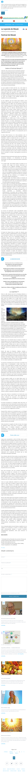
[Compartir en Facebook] (23, 29)
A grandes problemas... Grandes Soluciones (10, 647)
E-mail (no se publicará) (6, 562)
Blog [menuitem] (20, 770)
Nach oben (14, 757)
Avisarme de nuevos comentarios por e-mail (10, 593)
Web (2, 568)
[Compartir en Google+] (26, 29)
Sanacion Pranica (8, 24)
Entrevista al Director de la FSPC (8, 618)
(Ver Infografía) (20, 653)
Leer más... (3, 625)
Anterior (11, 751)
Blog (13, 24)
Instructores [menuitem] (13, 770)
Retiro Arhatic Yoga (5, 707)
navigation (2, 21)
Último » (16, 753)
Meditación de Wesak (6, 735)
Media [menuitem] (23, 770)
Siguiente (11, 753)
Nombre (3, 557)
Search (25, 21)
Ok (3, 13)
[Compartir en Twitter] (24, 29)
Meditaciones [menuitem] (6, 770)
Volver (3, 547)
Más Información (4, 10)
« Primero (6, 751)
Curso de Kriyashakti (5, 678)
